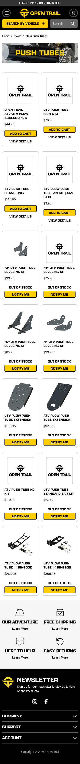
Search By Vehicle (22, 23)
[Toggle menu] (6, 13)
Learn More (20, 629)
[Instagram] (35, 703)
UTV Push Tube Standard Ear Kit (59, 491)
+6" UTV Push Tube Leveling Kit (20, 344)
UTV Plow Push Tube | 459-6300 (57, 565)
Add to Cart (20, 133)
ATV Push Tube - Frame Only (18, 191)
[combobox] (64, 23)
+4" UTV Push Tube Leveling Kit (59, 270)
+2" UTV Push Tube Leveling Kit (19, 270)
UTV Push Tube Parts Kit (56, 112)
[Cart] (73, 13)
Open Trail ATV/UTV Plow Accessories (16, 114)
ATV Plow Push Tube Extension (57, 417)
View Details (20, 141)
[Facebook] (46, 703)
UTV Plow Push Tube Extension (18, 417)
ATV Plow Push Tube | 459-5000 (18, 565)
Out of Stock (20, 287)
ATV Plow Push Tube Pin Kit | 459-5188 (59, 193)
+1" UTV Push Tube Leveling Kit (59, 344)
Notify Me (20, 294)
